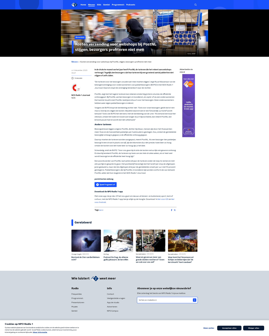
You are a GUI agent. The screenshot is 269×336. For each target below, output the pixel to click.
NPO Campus (112, 311)
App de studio (113, 303)
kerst (101, 210)
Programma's (118, 5)
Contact (110, 294)
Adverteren (112, 307)
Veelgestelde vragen (116, 298)
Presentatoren (77, 303)
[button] (195, 5)
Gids (99, 5)
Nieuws (91, 5)
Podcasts (130, 5)
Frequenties (76, 294)
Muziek (74, 307)
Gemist (106, 5)
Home (83, 5)
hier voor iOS (163, 199)
